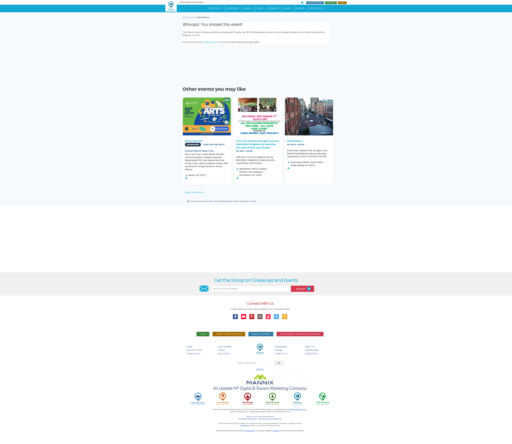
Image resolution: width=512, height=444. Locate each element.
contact (275, 430)
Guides (287, 8)
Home (185, 17)
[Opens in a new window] (197, 398)
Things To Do (214, 8)
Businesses (281, 347)
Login (342, 3)
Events (260, 8)
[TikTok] (268, 316)
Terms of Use (263, 419)
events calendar (210, 42)
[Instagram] (260, 316)
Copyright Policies (275, 419)
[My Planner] (284, 316)
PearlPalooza (295, 141)
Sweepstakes (312, 350)
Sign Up (301, 289)
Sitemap (260, 369)
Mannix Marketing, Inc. (298, 409)
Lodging (247, 8)
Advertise (331, 3)
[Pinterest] (251, 316)
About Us (310, 347)
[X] (276, 316)
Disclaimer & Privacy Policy (248, 419)
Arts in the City (193, 141)
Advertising (311, 353)
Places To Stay (194, 350)
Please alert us (245, 425)
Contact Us (281, 353)
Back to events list (195, 192)
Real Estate (224, 353)
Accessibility (249, 430)
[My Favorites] (302, 2)
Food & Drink (232, 8)
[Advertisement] (256, 240)
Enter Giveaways (315, 3)
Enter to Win (316, 8)
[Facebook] (235, 316)
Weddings (273, 8)
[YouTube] (243, 316)
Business (300, 8)
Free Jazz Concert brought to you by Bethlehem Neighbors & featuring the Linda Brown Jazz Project (257, 144)
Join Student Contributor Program (300, 334)
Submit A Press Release (229, 334)
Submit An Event (261, 334)
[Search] (279, 363)
